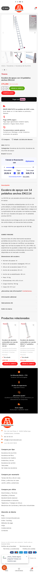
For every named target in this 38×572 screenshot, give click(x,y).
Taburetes (4, 465)
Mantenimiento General (9, 498)
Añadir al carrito (17, 88)
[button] (3, 33)
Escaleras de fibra (7, 455)
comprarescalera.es (6, 540)
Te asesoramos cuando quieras (14, 130)
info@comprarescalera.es (13, 440)
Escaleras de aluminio (8, 453)
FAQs (3, 525)
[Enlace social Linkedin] (22, 2)
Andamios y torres (7, 460)
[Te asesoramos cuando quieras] (4, 127)
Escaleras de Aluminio (23, 66)
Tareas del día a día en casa (10, 478)
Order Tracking (6, 520)
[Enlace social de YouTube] (20, 2)
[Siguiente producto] (7, 70)
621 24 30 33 (8, 436)
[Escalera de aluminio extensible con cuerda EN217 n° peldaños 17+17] (28, 330)
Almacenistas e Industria (9, 500)
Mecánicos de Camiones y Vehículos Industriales (17, 505)
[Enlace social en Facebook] (16, 2)
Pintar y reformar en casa (10, 480)
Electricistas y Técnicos (9, 493)
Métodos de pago (7, 523)
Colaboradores (6, 528)
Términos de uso (25, 546)
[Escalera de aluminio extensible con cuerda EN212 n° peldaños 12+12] (10, 330)
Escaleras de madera (8, 458)
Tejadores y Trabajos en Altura (11, 503)
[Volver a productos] (4, 70)
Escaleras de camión (8, 463)
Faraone (9, 154)
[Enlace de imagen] (19, 422)
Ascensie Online (5, 544)
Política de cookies (29, 549)
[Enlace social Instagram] (18, 2)
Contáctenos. (27, 291)
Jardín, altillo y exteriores (10, 483)
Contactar (4, 530)
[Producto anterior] (2, 70)
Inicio (3, 66)
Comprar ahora (8, 93)
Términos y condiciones (11, 549)
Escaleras (10, 66)
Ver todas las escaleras (9, 468)
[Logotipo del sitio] (19, 8)
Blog (2, 515)
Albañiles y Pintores (8, 495)
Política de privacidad (8, 546)
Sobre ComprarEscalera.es (10, 518)
